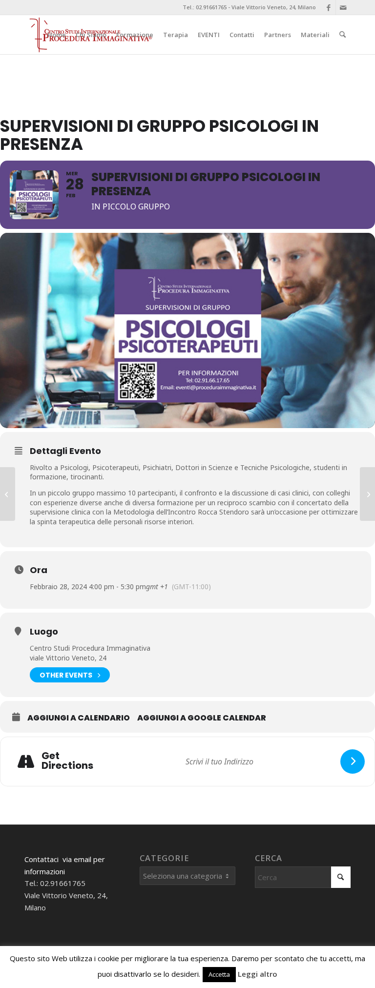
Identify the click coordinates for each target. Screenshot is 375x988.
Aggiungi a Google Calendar (201, 718)
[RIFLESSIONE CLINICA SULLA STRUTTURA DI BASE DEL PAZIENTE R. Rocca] (367, 494)
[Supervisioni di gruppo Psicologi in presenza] (7, 494)
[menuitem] (56, 34)
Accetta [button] (219, 974)
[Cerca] (342, 34)
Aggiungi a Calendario (78, 718)
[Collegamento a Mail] (343, 7)
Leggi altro (257, 974)
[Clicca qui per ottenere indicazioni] (352, 761)
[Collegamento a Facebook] (328, 7)
